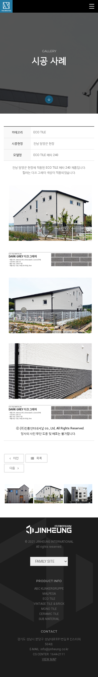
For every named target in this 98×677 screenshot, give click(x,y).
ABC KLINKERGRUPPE (49, 588)
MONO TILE (49, 609)
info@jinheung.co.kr (54, 649)
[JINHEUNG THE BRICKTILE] (6, 6)
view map (49, 659)
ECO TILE (49, 599)
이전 (16, 458)
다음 (12, 468)
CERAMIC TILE (49, 614)
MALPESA (49, 593)
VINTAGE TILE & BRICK (49, 604)
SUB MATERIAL (49, 619)
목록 (39, 458)
